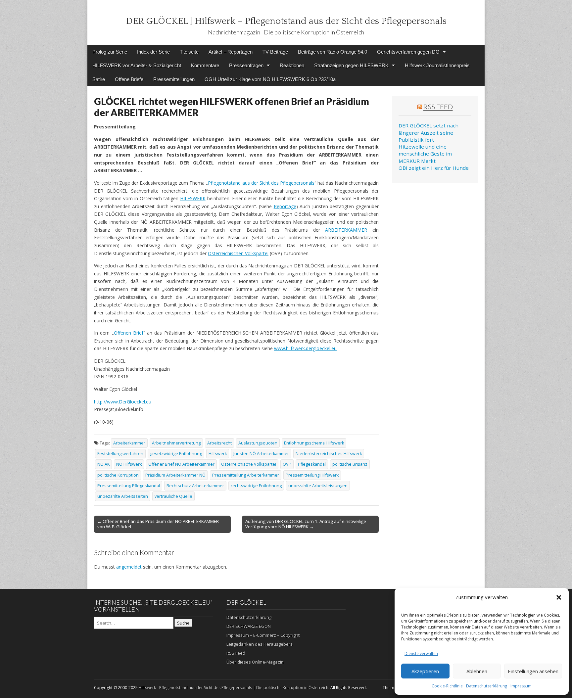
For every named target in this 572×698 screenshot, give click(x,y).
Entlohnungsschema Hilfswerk (314, 443)
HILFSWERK (193, 198)
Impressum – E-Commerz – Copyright (263, 635)
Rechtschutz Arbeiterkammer (195, 486)
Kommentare (205, 65)
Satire (98, 79)
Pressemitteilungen (174, 79)
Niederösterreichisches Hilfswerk (329, 453)
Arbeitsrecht (219, 443)
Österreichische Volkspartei (248, 464)
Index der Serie (153, 52)
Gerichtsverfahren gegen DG (408, 52)
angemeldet (129, 567)
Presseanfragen (246, 65)
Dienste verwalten (421, 653)
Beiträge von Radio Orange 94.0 (332, 52)
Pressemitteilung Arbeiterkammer (245, 475)
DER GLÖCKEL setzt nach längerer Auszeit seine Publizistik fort (428, 132)
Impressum (521, 686)
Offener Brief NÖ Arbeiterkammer (181, 464)
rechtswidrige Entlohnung (256, 486)
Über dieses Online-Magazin (255, 662)
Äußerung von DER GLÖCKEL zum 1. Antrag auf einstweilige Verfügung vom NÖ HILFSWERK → (305, 524)
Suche (183, 623)
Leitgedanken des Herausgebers (259, 644)
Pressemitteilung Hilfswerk (312, 475)
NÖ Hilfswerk (129, 464)
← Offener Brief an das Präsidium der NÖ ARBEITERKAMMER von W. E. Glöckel (158, 524)
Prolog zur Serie (109, 52)
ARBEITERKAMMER (346, 230)
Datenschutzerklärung (486, 686)
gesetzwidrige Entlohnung (176, 453)
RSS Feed (438, 107)
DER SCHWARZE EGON (248, 626)
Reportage (285, 206)
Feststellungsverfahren (120, 453)
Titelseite (189, 52)
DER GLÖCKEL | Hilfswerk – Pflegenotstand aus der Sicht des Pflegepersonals (286, 21)
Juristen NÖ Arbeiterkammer (261, 453)
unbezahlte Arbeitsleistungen (318, 486)
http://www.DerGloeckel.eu (122, 401)
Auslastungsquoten (257, 443)
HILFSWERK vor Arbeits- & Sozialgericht (136, 65)
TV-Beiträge (275, 52)
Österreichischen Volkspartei (238, 253)
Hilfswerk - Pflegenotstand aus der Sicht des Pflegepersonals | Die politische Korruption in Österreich (233, 687)
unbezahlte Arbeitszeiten (122, 496)
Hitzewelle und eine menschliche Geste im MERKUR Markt (425, 153)
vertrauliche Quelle (173, 496)
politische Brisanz (349, 464)
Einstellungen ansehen (533, 671)
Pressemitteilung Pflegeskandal (128, 486)
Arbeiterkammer (129, 443)
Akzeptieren (425, 671)
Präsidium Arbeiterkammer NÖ (175, 475)
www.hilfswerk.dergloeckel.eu (305, 348)
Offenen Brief (128, 333)
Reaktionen (292, 65)
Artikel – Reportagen (231, 52)
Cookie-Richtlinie (447, 686)
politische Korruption (118, 475)
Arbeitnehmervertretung (176, 443)
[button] (558, 597)
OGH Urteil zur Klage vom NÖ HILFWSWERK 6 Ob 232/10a (270, 79)
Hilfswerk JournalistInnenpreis (437, 65)
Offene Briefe (129, 79)
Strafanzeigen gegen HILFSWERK (351, 65)
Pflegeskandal (312, 464)
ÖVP (287, 464)
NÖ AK (103, 464)
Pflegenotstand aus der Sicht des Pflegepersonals (261, 183)
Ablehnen (476, 671)
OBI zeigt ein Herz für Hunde (434, 167)
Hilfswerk (218, 453)
